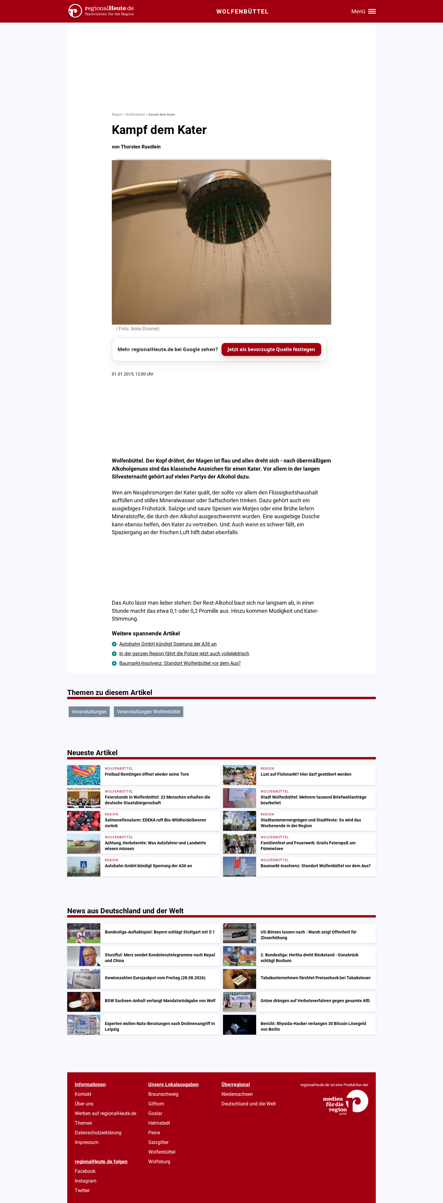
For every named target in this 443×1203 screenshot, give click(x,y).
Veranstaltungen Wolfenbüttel (148, 712)
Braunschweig (163, 1094)
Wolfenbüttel (135, 115)
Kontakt (83, 1094)
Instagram (85, 1181)
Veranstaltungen (89, 712)
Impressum (87, 1142)
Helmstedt (159, 1123)
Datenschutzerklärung (98, 1133)
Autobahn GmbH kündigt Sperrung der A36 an (168, 644)
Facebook (85, 1171)
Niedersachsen (237, 1094)
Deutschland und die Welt (249, 1104)
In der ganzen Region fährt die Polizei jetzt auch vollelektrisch (184, 653)
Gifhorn (156, 1104)
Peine (154, 1133)
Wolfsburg (159, 1161)
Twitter (82, 1190)
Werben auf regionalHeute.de (105, 1113)
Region (117, 115)
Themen (83, 1123)
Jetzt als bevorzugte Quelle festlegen (271, 349)
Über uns (84, 1104)
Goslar (155, 1113)
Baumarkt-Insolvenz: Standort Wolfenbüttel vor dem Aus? (180, 663)
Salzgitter (158, 1142)
